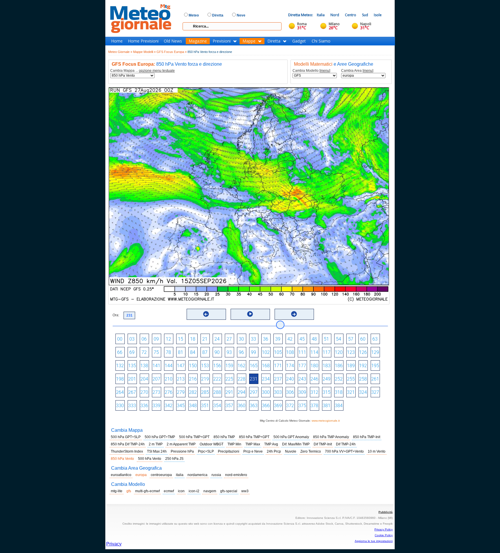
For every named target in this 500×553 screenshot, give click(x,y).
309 (302, 392)
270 (144, 392)
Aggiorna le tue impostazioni (374, 541)
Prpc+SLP (206, 451)
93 (229, 352)
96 (241, 352)
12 (168, 339)
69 (132, 352)
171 (278, 365)
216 (193, 379)
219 (205, 379)
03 (132, 339)
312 (314, 392)
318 (339, 392)
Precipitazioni (228, 451)
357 (229, 405)
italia (179, 475)
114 (314, 352)
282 (193, 392)
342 (168, 405)
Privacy (114, 543)
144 (168, 365)
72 (144, 352)
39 (277, 339)
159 (229, 365)
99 (253, 352)
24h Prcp (274, 451)
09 (156, 339)
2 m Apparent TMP (181, 444)
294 (241, 392)
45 (302, 339)
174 (290, 365)
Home (117, 41)
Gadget (299, 41)
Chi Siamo (321, 41)
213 (181, 379)
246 (314, 379)
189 (351, 365)
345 (181, 405)
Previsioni (222, 41)
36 (265, 339)
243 (302, 379)
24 (217, 339)
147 (181, 365)
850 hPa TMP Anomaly (331, 437)
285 (205, 392)
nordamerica (197, 475)
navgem (209, 491)
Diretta (273, 41)
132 (120, 365)
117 (326, 352)
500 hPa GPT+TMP (160, 437)
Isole (378, 14)
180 (314, 365)
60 (362, 339)
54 (338, 339)
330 (120, 405)
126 (363, 352)
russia (216, 475)
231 (254, 379)
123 (351, 352)
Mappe (248, 41)
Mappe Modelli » (144, 52)
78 (168, 352)
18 (192, 339)
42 (290, 339)
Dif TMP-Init (323, 444)
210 (168, 379)
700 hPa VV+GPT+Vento (344, 451)
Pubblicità (385, 512)
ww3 (245, 491)
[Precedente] (206, 314)
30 (241, 339)
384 (339, 405)
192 (363, 365)
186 (339, 365)
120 (339, 352)
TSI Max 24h (157, 451)
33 (253, 339)
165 (254, 365)
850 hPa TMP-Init (366, 437)
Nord (334, 14)
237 (278, 379)
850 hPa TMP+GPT (254, 437)
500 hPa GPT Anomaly (291, 437)
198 (120, 379)
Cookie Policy (384, 535)
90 (217, 352)
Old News (173, 41)
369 (278, 405)
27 (229, 339)
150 (193, 365)
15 (180, 339)
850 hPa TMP (224, 437)
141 (156, 365)
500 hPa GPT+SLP (126, 437)
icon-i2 (194, 491)
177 (302, 365)
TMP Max (252, 444)
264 (120, 392)
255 (351, 379)
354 (217, 405)
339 (156, 405)
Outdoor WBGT (211, 444)
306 (290, 392)
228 (241, 379)
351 (205, 405)
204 (144, 379)
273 (156, 392)
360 (241, 405)
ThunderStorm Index (127, 451)
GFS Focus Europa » (172, 52)
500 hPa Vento (149, 459)
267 (132, 392)
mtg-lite (116, 491)
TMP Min (234, 444)
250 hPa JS (174, 459)
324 (363, 392)
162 (241, 365)
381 (326, 405)
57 (350, 339)
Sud (365, 14)
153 (205, 365)
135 (132, 365)
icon (181, 491)
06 (144, 339)
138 (144, 365)
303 (278, 392)
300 (266, 392)
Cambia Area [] (357, 71)
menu (324, 71)
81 (180, 352)
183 (326, 365)
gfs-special (228, 491)
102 (266, 352)
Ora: (116, 315)
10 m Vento (376, 451)
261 (375, 379)
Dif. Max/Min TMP (296, 444)
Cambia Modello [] (311, 71)
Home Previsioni (143, 41)
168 (266, 365)
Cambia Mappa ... (142, 71)
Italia (321, 14)
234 (266, 379)
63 (375, 339)
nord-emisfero (236, 475)
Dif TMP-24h (346, 444)
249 (326, 379)
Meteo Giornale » (120, 52)
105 (278, 352)
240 (290, 379)
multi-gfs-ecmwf (147, 491)
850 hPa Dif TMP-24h (128, 444)
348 (193, 405)
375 (302, 405)
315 (326, 392)
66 (119, 352)
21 (204, 339)
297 (254, 392)
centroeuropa (161, 475)
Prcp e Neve (253, 451)
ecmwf (169, 491)
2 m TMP (156, 444)
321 (351, 392)
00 (119, 339)
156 (217, 365)
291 (229, 392)
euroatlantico (121, 475)
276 (168, 392)
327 (375, 392)
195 (375, 365)
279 (181, 392)
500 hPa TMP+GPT (194, 437)
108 (290, 352)
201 (132, 379)
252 (339, 379)
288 (217, 392)
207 (156, 379)
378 (314, 405)
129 (375, 352)
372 (290, 405)
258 (363, 379)
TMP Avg (271, 444)
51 (326, 339)
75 (156, 352)
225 (229, 379)
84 (192, 352)
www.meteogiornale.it (326, 420)
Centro (350, 14)
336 (144, 405)
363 (254, 405)
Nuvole (290, 451)
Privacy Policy (383, 529)
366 (266, 405)
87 (204, 352)
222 (217, 379)
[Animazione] (250, 314)
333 (132, 405)
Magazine (198, 41)
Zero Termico (310, 451)
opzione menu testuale (157, 71)
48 (314, 339)
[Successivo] (294, 314)
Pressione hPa (182, 451)
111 (302, 352)
